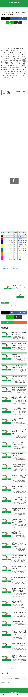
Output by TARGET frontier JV (9, 268)
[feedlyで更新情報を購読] (7, 322)
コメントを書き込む (14, 678)
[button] (18, 22)
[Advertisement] (14, 37)
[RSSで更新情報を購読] (20, 322)
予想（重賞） (5, 302)
